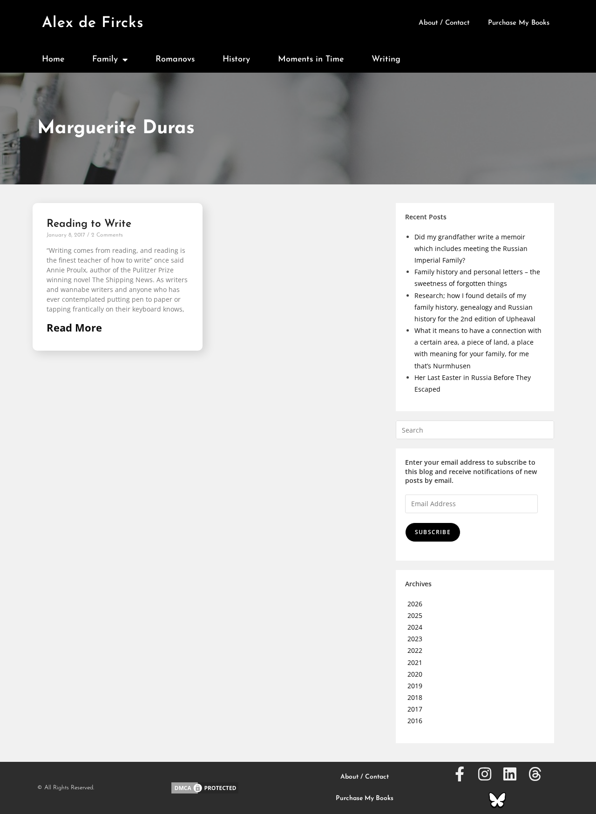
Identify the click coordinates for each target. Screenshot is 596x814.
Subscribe (433, 532)
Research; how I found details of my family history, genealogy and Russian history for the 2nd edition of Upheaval (474, 307)
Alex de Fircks (93, 23)
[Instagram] (484, 774)
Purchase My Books (518, 23)
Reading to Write (89, 224)
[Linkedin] (509, 774)
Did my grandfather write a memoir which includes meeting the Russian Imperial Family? (471, 248)
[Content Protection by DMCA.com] (205, 786)
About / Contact (444, 23)
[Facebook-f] (459, 774)
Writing (386, 59)
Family (105, 59)
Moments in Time (311, 59)
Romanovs (175, 59)
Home (53, 59)
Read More (74, 327)
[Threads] (535, 774)
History (236, 59)
